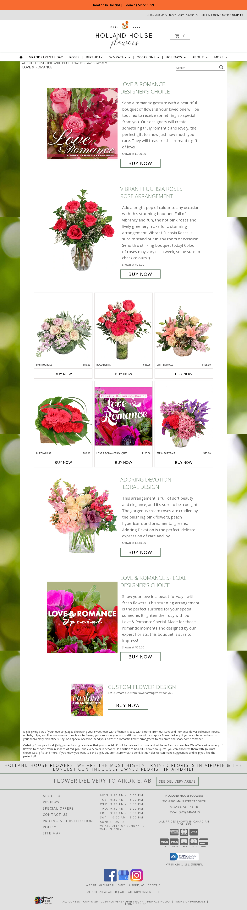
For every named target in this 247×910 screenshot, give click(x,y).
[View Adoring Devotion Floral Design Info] (82, 516)
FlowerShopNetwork (126, 901)
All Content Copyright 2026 (85, 901)
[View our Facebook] (110, 880)
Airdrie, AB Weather (102, 892)
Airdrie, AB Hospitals (145, 885)
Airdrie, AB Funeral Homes (106, 885)
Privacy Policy (159, 901)
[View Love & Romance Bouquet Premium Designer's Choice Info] (123, 416)
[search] (221, 67)
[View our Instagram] (136, 880)
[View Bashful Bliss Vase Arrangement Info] (63, 328)
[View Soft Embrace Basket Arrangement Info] (184, 328)
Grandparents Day (46, 57)
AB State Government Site (140, 892)
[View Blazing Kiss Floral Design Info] (63, 416)
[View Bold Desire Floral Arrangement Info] (123, 328)
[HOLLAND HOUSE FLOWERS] (123, 35)
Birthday (94, 57)
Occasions (146, 57)
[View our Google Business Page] (123, 880)
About (198, 57)
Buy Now (140, 163)
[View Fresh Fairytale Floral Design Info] (184, 416)
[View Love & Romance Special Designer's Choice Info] (82, 617)
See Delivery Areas (177, 781)
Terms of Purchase (190, 901)
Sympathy (118, 57)
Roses (74, 57)
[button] (180, 36)
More (219, 57)
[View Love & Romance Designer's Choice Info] (82, 123)
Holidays (174, 57)
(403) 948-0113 (232, 15)
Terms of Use (135, 904)
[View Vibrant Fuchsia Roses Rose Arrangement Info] (82, 231)
